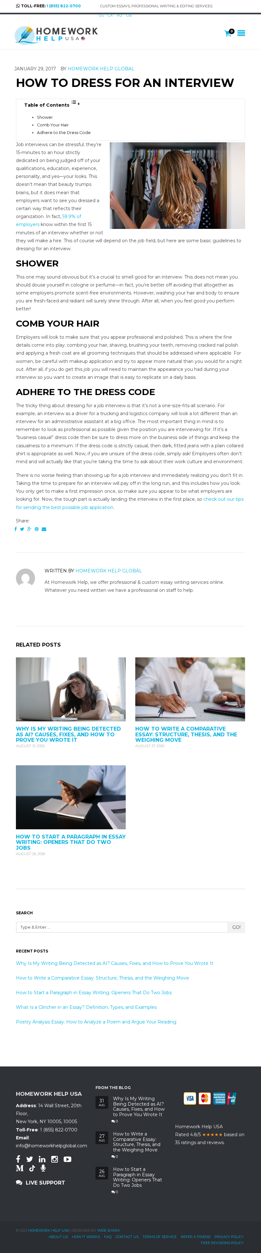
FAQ (107, 1237)
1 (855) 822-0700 (63, 6)
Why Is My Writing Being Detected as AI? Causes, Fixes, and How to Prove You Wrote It (68, 734)
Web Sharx (108, 1230)
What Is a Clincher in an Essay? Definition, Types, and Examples (86, 1007)
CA (110, 15)
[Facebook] (15, 529)
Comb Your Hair (53, 125)
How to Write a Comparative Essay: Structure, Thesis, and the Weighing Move (186, 734)
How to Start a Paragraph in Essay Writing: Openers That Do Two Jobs (71, 842)
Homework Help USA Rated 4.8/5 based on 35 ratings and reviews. (209, 1134)
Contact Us (127, 1237)
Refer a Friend (195, 1237)
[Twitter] (22, 529)
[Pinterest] (37, 529)
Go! (236, 927)
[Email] (44, 529)
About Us (58, 1237)
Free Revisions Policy (222, 1243)
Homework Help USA (48, 1230)
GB (129, 15)
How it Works (86, 1237)
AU (119, 15)
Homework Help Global (101, 69)
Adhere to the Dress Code (64, 132)
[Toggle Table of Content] (75, 104)
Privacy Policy (229, 1237)
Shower (45, 117)
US (101, 15)
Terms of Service (160, 1237)
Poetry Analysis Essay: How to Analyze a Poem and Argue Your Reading (96, 1022)
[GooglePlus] (29, 529)
